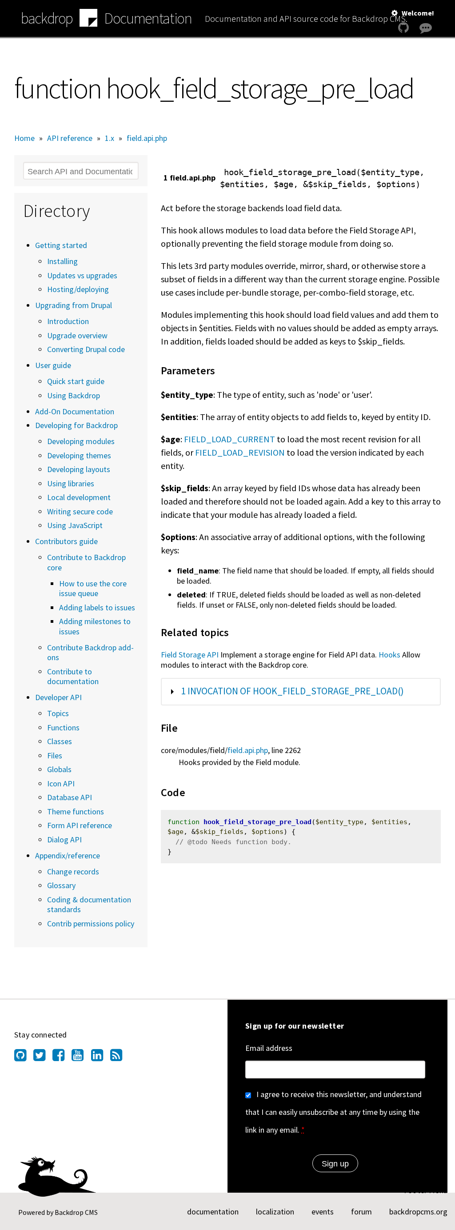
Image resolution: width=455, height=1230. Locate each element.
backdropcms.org (418, 1211)
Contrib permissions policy (90, 923)
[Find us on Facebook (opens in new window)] (62, 1057)
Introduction (68, 321)
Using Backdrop (73, 395)
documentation (213, 1211)
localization (275, 1211)
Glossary (61, 885)
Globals (59, 769)
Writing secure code (80, 511)
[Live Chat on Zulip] (425, 27)
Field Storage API (190, 654)
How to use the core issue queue (93, 588)
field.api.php (147, 138)
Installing (62, 261)
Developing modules (81, 441)
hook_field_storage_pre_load (257, 822)
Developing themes (79, 455)
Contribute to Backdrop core (86, 562)
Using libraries (70, 483)
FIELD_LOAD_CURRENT (229, 439)
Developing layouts (78, 469)
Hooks (389, 654)
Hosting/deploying (78, 289)
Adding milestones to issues (95, 626)
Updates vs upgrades (82, 275)
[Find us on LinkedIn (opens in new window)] (100, 1057)
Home (24, 138)
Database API (69, 797)
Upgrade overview (77, 335)
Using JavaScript (75, 525)
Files (54, 755)
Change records (73, 871)
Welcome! (418, 12)
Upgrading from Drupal (73, 305)
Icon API (61, 783)
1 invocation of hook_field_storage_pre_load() (292, 691)
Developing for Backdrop (76, 425)
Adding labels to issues (97, 607)
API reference (69, 138)
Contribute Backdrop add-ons (90, 652)
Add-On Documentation (74, 411)
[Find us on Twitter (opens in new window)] (42, 1057)
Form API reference (79, 825)
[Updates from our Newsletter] (426, 45)
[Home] (88, 19)
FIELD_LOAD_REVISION (240, 452)
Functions (63, 727)
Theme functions (75, 811)
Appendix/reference (67, 855)
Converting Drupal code (86, 349)
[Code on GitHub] (403, 27)
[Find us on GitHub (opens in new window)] (23, 1057)
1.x (109, 138)
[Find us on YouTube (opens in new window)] (81, 1057)
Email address (268, 1048)
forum (361, 1211)
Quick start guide (75, 381)
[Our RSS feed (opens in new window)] (119, 1057)
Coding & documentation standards (89, 904)
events (322, 1211)
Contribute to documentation (73, 676)
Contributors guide (66, 541)
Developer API (58, 697)
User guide (53, 365)
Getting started (61, 245)
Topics (58, 713)
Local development (79, 497)
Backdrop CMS (76, 1212)
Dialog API (64, 839)
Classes (59, 741)
